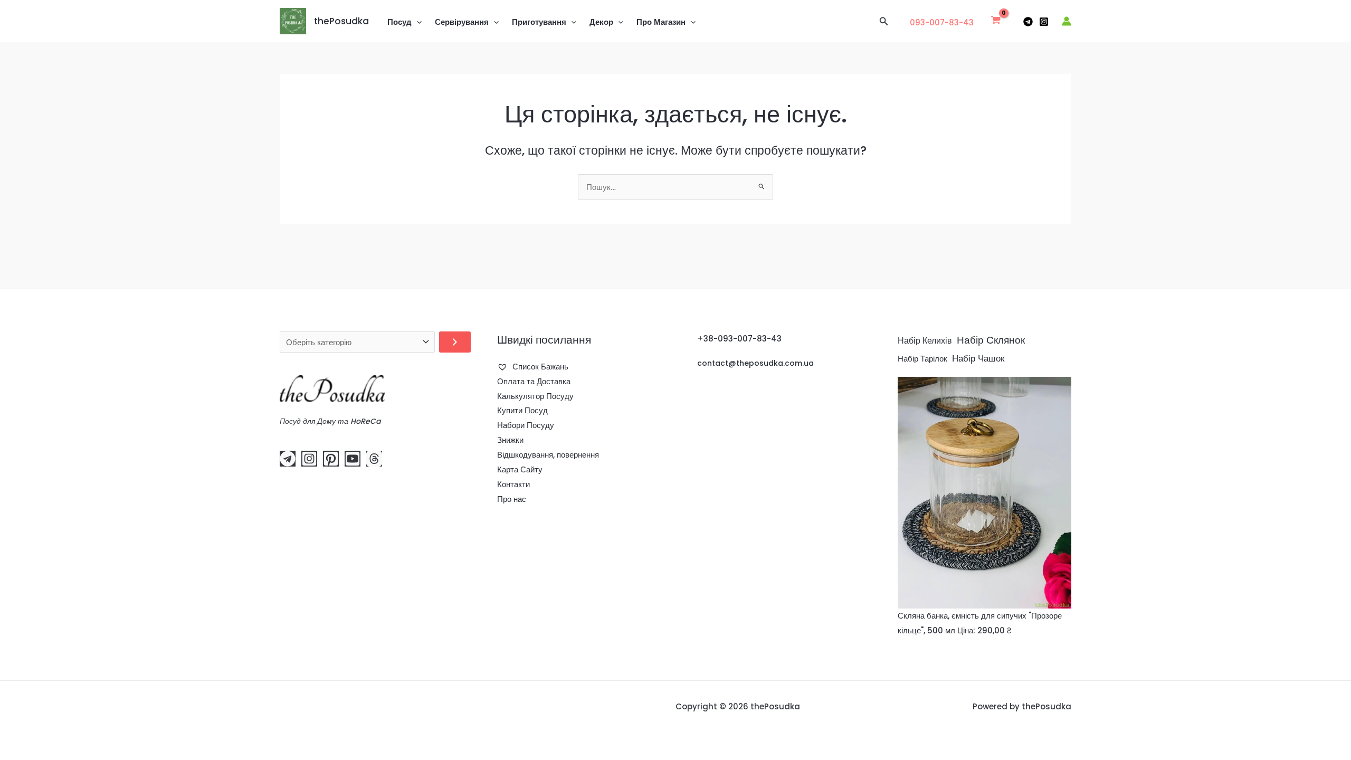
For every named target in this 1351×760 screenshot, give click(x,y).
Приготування (539, 21)
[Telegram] (1028, 21)
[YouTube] (352, 459)
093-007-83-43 (942, 22)
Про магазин (661, 21)
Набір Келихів (925, 341)
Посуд (399, 21)
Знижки (510, 439)
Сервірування (462, 21)
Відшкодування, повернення (548, 454)
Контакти (513, 484)
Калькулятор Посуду (535, 396)
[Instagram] (1044, 21)
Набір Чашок (978, 358)
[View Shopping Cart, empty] (996, 21)
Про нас (511, 499)
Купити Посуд (522, 410)
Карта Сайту (520, 469)
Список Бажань (539, 366)
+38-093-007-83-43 (739, 338)
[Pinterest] (331, 459)
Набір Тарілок (922, 359)
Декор (601, 21)
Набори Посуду (525, 425)
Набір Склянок (991, 340)
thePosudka (341, 21)
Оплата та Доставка (533, 381)
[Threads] (374, 459)
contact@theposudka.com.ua (755, 363)
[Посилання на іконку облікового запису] (1066, 21)
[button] (417, 22)
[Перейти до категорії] (455, 342)
